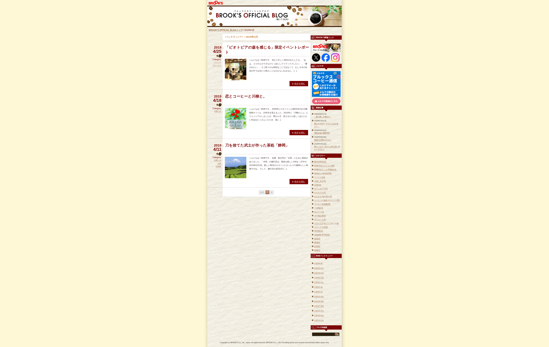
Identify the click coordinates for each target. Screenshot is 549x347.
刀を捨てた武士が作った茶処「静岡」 (257, 145)
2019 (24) (319, 297)
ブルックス (216, 65)
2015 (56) (319, 316)
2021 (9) (318, 287)
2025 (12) (319, 268)
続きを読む (300, 83)
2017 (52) (319, 306)
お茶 (219, 163)
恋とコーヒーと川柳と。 (246, 96)
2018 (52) (319, 301)
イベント (217, 62)
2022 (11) (319, 282)
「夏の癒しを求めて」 (322, 117)
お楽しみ (217, 111)
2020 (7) (318, 292)
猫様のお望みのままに (322, 140)
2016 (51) (319, 311)
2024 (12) (319, 273)
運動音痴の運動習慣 (322, 133)
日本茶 (218, 167)
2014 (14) (319, 320)
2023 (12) (319, 278)
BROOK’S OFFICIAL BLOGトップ (226, 30)
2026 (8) (318, 263)
